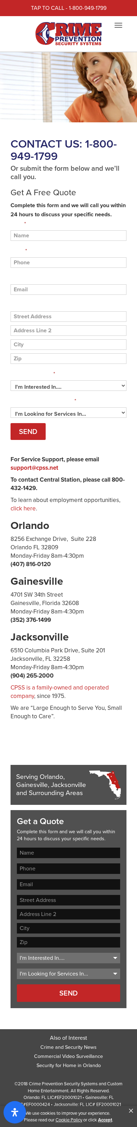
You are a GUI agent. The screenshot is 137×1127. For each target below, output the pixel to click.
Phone (19, 250)
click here (23, 508)
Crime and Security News (68, 1047)
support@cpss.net (34, 467)
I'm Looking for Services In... (43, 401)
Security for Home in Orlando (69, 1065)
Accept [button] (105, 1119)
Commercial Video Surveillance (68, 1056)
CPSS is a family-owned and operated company (60, 691)
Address (20, 304)
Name (18, 224)
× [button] (131, 1110)
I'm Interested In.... (33, 374)
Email (17, 277)
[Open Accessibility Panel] (15, 1112)
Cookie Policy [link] (69, 1119)
